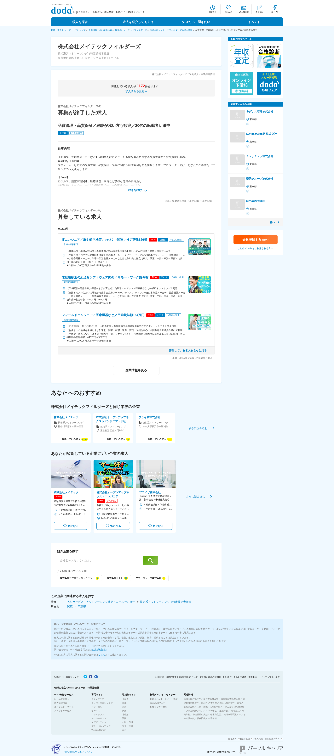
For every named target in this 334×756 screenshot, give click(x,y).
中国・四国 (127, 722)
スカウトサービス (62, 710)
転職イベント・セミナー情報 (164, 699)
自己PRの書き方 (209, 703)
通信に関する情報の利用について (182, 677)
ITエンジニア (97, 699)
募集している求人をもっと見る (188, 350)
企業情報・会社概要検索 (100, 30)
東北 (124, 703)
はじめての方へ (61, 699)
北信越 (125, 714)
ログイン (275, 12)
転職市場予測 (230, 714)
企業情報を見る (136, 370)
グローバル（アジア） (102, 726)
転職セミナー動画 (158, 707)
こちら (101, 654)
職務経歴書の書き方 (230, 699)
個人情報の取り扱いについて (78, 751)
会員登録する (255, 239)
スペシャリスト (98, 718)
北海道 (125, 699)
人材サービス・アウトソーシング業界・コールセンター (101, 601)
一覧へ (271, 222)
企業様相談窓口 (100, 649)
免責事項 (252, 677)
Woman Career (98, 730)
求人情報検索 (60, 703)
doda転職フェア (157, 703)
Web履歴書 (244, 12)
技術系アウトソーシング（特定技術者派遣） (167, 601)
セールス (95, 710)
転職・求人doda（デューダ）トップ (68, 30)
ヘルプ (276, 677)
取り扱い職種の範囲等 (210, 677)
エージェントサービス (65, 707)
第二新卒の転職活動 (234, 707)
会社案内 (232, 738)
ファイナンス (97, 714)
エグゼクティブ (98, 722)
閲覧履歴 (212, 12)
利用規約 (159, 677)
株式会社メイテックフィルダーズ (131, 30)
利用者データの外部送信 (234, 677)
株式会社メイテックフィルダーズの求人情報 (171, 30)
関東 (70, 606)
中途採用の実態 (200, 714)
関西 (124, 718)
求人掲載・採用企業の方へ (267, 738)
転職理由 (235, 710)
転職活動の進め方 (192, 699)
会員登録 (259, 12)
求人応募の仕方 (227, 703)
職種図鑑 (201, 718)
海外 (124, 730)
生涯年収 (223, 710)
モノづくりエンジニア (102, 703)
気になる (228, 12)
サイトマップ (265, 677)
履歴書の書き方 (210, 699)
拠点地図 (245, 738)
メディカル (96, 707)
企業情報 (212, 718)
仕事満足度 (215, 714)
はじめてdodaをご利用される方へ (255, 248)
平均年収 (212, 710)
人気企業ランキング (195, 710)
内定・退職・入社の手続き (209, 707)
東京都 (82, 606)
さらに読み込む (197, 428)
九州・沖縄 (127, 726)
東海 (124, 710)
